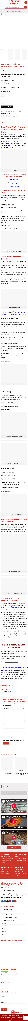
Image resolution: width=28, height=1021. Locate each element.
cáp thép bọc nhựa (21, 112)
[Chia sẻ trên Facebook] (5, 116)
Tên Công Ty (3, 996)
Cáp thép (15, 112)
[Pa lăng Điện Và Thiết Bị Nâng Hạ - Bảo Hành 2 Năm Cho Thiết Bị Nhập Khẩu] (14, 2)
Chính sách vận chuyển (7, 914)
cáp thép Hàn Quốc (5, 113)
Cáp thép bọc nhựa (14, 186)
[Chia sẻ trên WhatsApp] (2, 116)
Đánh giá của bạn (7, 705)
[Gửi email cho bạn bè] (10, 116)
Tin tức (3, 928)
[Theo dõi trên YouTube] (15, 901)
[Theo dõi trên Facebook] (2, 901)
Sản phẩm (14, 11)
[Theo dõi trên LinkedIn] (13, 901)
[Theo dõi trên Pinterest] (10, 901)
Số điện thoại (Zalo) (5, 1002)
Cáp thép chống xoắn (14, 183)
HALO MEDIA (14, 1019)
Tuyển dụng (4, 931)
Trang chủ (9, 11)
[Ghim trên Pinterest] (13, 116)
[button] (2, 2)
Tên (4, 724)
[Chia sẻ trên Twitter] (7, 116)
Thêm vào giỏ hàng (7, 107)
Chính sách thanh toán (7, 912)
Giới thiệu (4, 923)
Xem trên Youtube (11, 792)
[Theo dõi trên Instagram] (5, 901)
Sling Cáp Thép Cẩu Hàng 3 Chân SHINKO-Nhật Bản (7, 772)
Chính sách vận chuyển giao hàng (9, 917)
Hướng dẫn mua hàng (7, 909)
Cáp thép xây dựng (14, 179)
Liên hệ (3, 934)
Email (5, 731)
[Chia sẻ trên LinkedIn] (15, 116)
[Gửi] (25, 7)
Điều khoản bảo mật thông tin (8, 920)
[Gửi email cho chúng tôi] (7, 901)
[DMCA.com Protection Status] (4, 972)
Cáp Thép (19, 11)
